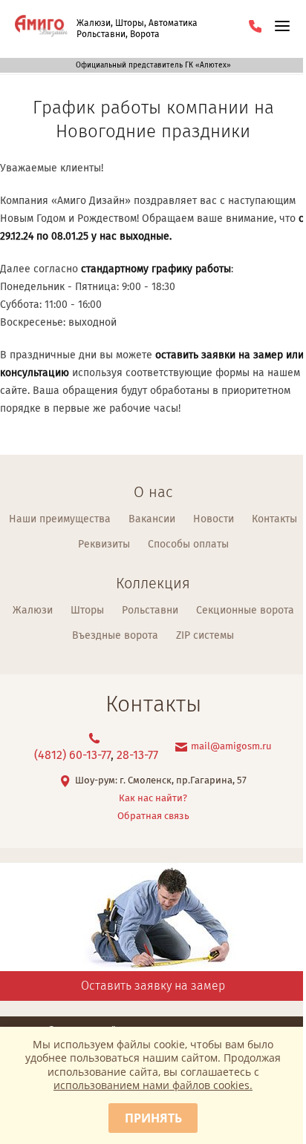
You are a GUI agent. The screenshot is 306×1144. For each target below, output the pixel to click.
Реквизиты (104, 544)
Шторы (87, 610)
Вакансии (151, 519)
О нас (153, 492)
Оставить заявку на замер (153, 986)
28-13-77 (137, 755)
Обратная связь (153, 816)
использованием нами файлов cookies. (153, 1085)
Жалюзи (33, 610)
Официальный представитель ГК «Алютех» (153, 65)
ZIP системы (205, 636)
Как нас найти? (153, 798)
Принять (153, 1118)
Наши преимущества (60, 519)
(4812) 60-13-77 (72, 755)
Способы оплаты (188, 544)
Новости (213, 519)
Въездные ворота (115, 636)
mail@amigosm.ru (231, 747)
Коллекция (153, 584)
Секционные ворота (245, 610)
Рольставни (150, 610)
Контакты (274, 519)
